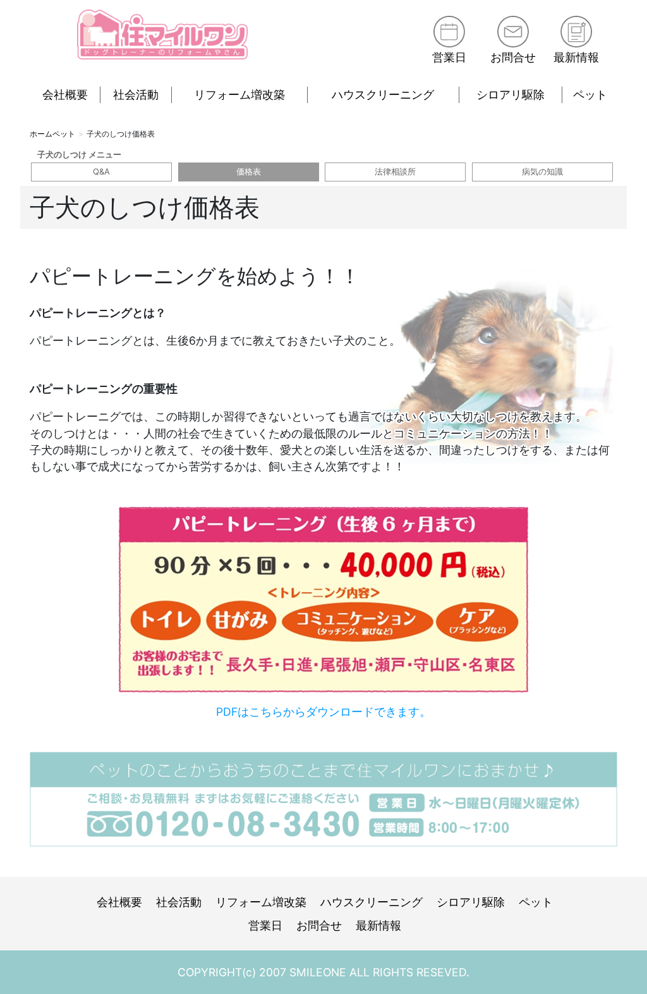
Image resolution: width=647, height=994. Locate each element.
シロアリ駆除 (510, 94)
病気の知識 (542, 171)
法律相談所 (395, 171)
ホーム (41, 133)
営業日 (449, 57)
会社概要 (65, 94)
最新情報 (576, 57)
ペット (590, 94)
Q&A (101, 171)
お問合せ (513, 57)
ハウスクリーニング (383, 94)
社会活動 (136, 94)
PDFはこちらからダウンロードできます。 (323, 711)
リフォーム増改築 (239, 94)
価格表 (248, 171)
